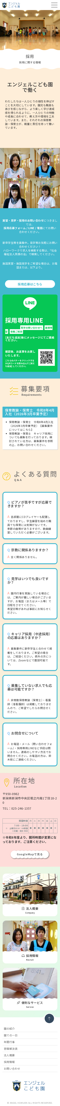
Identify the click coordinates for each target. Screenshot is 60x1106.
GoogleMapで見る (30, 854)
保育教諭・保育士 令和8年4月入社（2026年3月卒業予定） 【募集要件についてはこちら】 (31, 426)
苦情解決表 (11, 1049)
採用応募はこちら (30, 284)
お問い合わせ (12, 1069)
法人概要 (9, 1055)
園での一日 (11, 1035)
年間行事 (9, 1042)
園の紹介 (9, 1029)
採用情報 (9, 1062)
